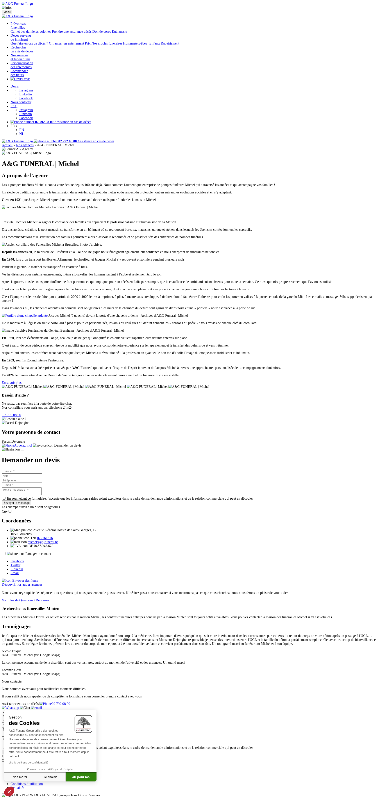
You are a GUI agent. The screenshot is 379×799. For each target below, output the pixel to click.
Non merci (20, 777)
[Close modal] (22, 450)
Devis (26, 79)
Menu (7, 12)
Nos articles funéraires (106, 43)
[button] (9, 791)
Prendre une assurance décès (71, 31)
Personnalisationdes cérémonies (22, 65)
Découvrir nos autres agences (22, 584)
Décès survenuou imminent (21, 37)
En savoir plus (11, 382)
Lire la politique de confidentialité (28, 762)
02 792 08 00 (11, 415)
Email (15, 573)
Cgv (5, 511)
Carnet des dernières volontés (31, 31)
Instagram (26, 90)
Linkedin (25, 94)
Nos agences (25, 145)
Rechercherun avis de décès (22, 49)
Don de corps (101, 31)
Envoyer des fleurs (24, 580)
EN (21, 130)
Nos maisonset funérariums (20, 57)
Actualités (17, 788)
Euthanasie (119, 31)
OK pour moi (81, 777)
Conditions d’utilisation (27, 784)
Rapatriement (170, 43)
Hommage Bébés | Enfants (141, 43)
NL (21, 134)
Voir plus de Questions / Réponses (25, 600)
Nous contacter (21, 102)
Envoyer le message (17, 502)
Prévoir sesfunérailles (18, 25)
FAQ (14, 106)
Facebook (26, 98)
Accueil (7, 145)
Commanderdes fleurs (19, 73)
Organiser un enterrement (66, 43)
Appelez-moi (23, 445)
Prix (88, 43)
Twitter (15, 565)
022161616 (45, 538)
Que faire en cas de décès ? (29, 43)
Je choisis (50, 777)
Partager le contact (38, 554)
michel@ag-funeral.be (43, 542)
